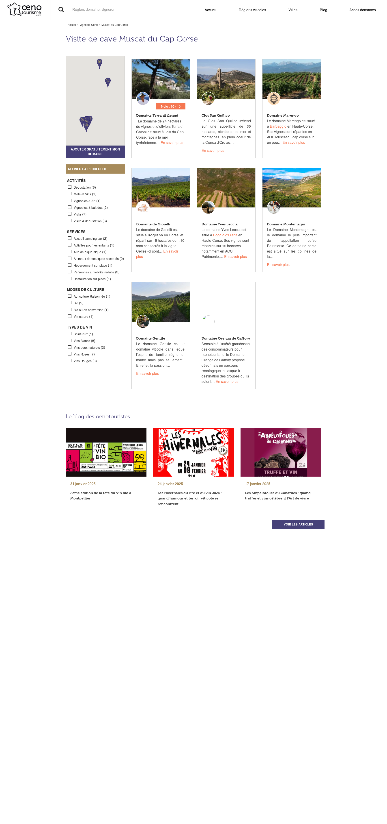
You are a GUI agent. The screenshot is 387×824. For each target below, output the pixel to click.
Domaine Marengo (283, 115)
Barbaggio (278, 126)
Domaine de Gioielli (153, 224)
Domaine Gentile (150, 338)
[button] (108, 83)
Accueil (211, 9)
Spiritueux (83, 333)
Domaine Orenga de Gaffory (226, 338)
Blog (323, 9)
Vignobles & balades (91, 207)
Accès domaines (362, 9)
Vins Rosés (84, 354)
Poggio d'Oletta (225, 235)
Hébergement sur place (93, 265)
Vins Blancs (84, 340)
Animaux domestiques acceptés (99, 258)
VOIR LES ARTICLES (298, 524)
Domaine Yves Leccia (220, 224)
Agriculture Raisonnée (92, 296)
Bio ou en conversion (91, 309)
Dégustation (85, 187)
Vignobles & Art (87, 200)
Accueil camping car (90, 238)
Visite (80, 214)
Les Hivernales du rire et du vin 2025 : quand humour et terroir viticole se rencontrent (190, 498)
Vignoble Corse (89, 24)
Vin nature (83, 316)
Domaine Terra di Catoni (157, 115)
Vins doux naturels (89, 347)
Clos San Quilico (216, 115)
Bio (78, 302)
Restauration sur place (92, 278)
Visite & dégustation (90, 220)
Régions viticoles (252, 9)
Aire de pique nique (90, 251)
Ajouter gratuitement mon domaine (95, 151)
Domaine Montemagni (286, 224)
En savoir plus (172, 142)
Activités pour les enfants (94, 245)
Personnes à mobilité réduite (96, 272)
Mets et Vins (85, 193)
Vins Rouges (85, 360)
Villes (292, 9)
